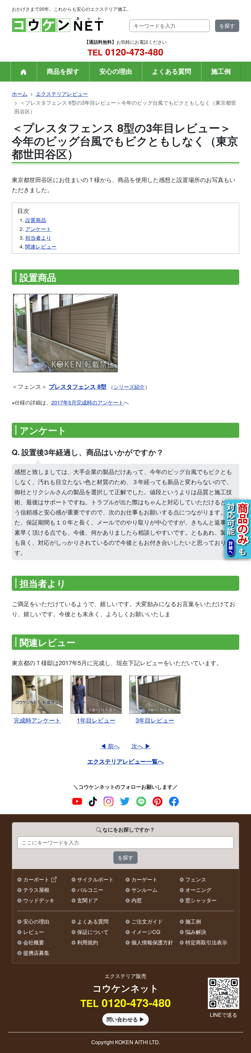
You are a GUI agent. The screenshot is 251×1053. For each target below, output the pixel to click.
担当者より (38, 237)
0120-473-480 (125, 51)
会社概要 (33, 942)
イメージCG (145, 932)
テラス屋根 (36, 889)
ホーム (19, 94)
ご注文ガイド (147, 921)
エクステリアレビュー (62, 94)
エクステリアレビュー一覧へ (125, 761)
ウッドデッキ (39, 900)
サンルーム (144, 889)
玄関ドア (87, 900)
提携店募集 (36, 952)
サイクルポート (95, 879)
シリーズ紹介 (129, 386)
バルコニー (90, 889)
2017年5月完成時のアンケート (87, 402)
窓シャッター (201, 900)
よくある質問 (171, 71)
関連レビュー (41, 246)
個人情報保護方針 (152, 942)
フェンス (195, 879)
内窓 (136, 900)
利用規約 (87, 942)
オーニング (198, 889)
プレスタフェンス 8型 (78, 386)
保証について (93, 932)
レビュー (33, 932)
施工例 (221, 71)
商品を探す (63, 71)
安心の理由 (115, 71)
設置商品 (35, 220)
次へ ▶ (141, 745)
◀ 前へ (110, 745)
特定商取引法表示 (206, 942)
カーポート (36, 879)
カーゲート (144, 879)
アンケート (38, 229)
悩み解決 (195, 932)
